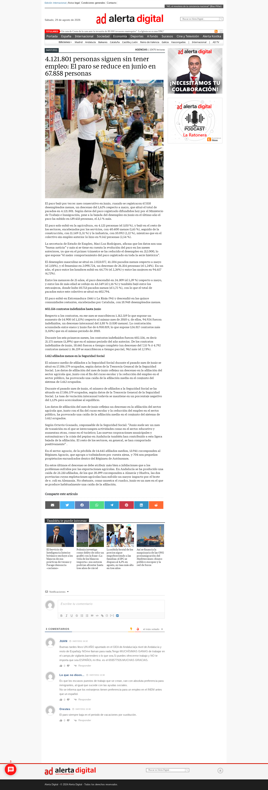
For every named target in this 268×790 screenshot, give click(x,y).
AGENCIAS (141, 49)
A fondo (152, 36)
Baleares (102, 42)
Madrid (78, 42)
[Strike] (76, 615)
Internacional (84, 36)
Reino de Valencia (149, 42)
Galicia (165, 42)
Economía (120, 36)
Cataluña (115, 42)
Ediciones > (65, 42)
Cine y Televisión (188, 36)
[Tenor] (117, 615)
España (66, 36)
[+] (112, 615)
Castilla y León (130, 42)
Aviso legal (74, 2)
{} (107, 615)
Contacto (111, 2)
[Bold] (61, 615)
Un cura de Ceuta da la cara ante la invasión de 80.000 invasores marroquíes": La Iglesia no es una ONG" (112, 31)
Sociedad (103, 36)
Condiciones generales (93, 2)
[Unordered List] (87, 615)
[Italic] (66, 615)
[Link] (102, 615)
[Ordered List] (81, 615)
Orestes (64, 709)
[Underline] (71, 615)
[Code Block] (97, 615)
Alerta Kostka (212, 36)
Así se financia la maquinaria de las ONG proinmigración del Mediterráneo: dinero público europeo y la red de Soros (150, 557)
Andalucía (90, 42)
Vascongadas (178, 42)
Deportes (137, 36)
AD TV (216, 42)
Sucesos (167, 36)
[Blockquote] (92, 615)
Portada (52, 36)
